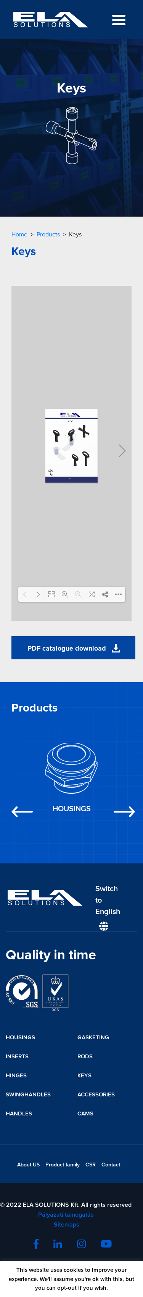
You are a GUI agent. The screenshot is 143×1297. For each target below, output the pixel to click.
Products (48, 234)
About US (28, 1164)
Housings (20, 1037)
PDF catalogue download (67, 648)
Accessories (96, 1094)
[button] (20, 779)
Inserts (17, 1056)
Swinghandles (28, 1094)
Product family (62, 1164)
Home (19, 234)
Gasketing (93, 1037)
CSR (90, 1164)
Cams (85, 1113)
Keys (84, 1075)
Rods (85, 1056)
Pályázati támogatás (66, 1215)
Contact (110, 1164)
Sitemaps (65, 1224)
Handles (19, 1113)
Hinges (16, 1075)
